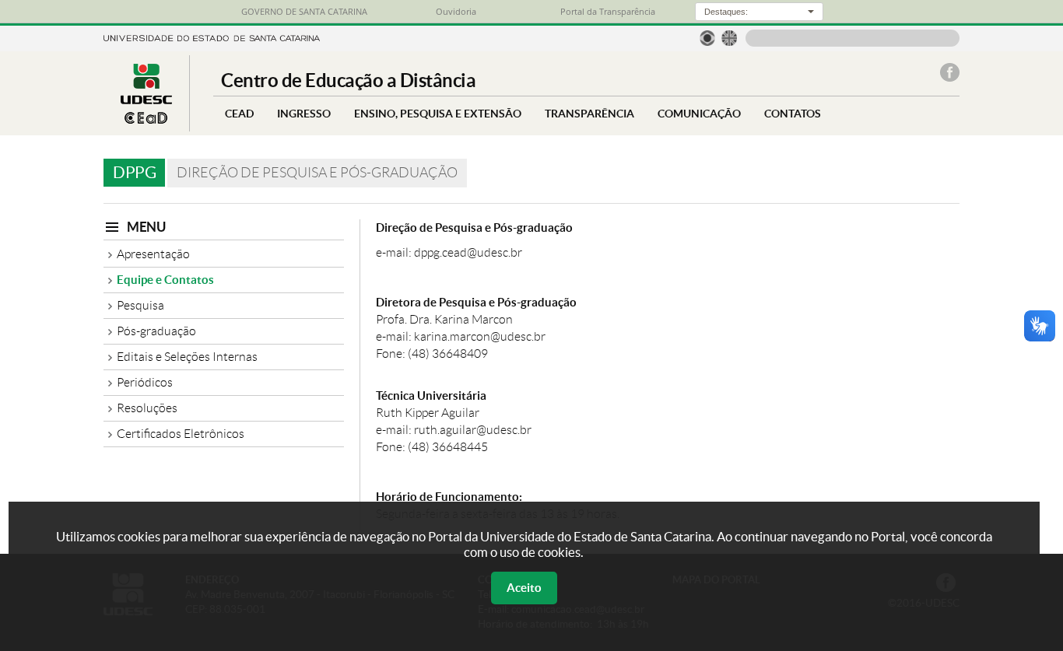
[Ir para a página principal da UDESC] (211, 37)
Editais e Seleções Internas (187, 356)
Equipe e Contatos (165, 279)
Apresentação (153, 254)
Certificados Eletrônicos (180, 433)
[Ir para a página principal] (146, 119)
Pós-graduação (156, 331)
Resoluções (147, 408)
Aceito (524, 587)
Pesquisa (140, 305)
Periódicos (145, 382)
